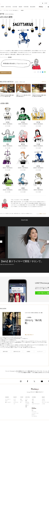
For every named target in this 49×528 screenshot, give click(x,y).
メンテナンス (16, 402)
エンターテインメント (36, 404)
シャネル (43, 404)
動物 (26, 401)
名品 (32, 410)
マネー (33, 401)
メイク (15, 399)
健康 (26, 407)
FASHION (7, 397)
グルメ (21, 401)
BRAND (43, 397)
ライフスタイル (34, 416)
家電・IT (26, 405)
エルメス (43, 401)
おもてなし (27, 402)
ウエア (6, 401)
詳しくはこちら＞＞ (29, 335)
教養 (32, 402)
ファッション (34, 411)
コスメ (15, 401)
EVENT (21, 397)
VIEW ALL (44, 82)
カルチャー (33, 415)
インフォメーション (35, 413)
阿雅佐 (40, 213)
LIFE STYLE (27, 397)
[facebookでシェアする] (38, 72)
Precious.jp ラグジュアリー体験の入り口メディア (35, 392)
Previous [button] (1, 88)
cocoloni (44, 213)
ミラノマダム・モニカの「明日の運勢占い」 (11, 10)
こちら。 (21, 337)
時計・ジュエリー (8, 402)
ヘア (14, 404)
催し (21, 399)
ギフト (26, 399)
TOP (0, 10)
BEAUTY (15, 397)
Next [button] (45, 88)
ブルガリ (43, 399)
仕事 (32, 399)
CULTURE (34, 397)
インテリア (27, 404)
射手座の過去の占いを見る (6, 72)
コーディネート (7, 399)
